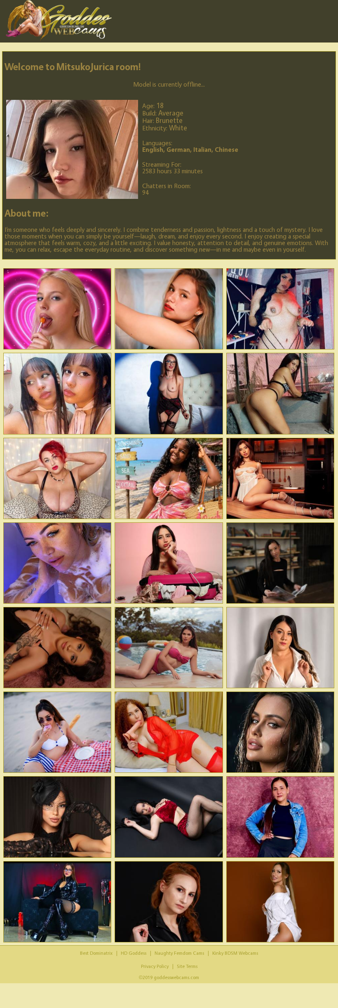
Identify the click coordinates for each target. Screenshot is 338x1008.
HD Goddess (133, 953)
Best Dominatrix (96, 953)
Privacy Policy (155, 966)
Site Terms (187, 966)
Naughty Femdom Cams (179, 953)
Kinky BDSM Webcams (235, 953)
